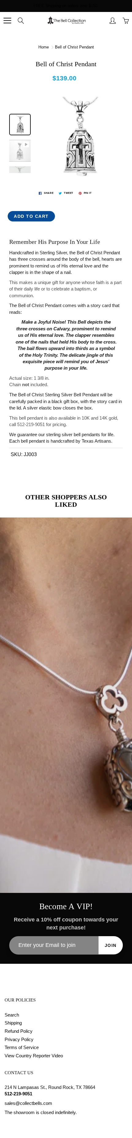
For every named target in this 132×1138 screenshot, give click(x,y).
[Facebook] (7, 1124)
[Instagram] (22, 1124)
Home (43, 47)
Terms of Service (22, 1047)
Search (12, 1015)
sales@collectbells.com (28, 1103)
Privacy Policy (19, 1039)
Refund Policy (19, 1031)
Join (111, 945)
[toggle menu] (7, 20)
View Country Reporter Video (34, 1055)
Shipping (13, 1023)
